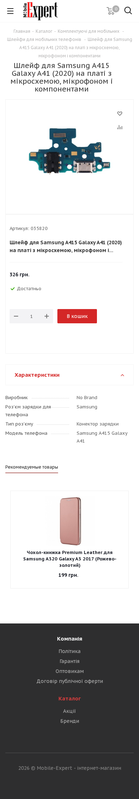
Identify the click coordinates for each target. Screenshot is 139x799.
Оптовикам (70, 671)
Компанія (69, 638)
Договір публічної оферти (69, 681)
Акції (69, 711)
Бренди (69, 721)
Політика (69, 651)
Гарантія (69, 661)
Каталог (69, 698)
